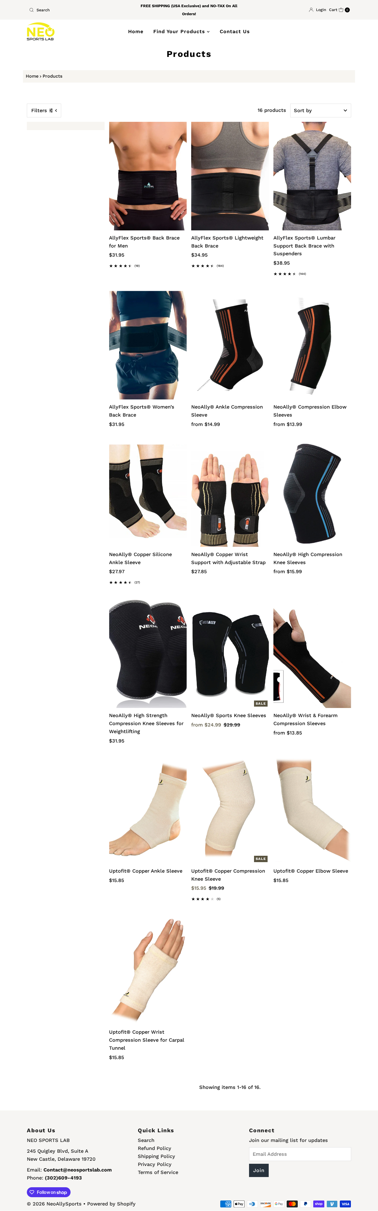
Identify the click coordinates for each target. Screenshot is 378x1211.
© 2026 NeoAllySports (54, 1204)
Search (146, 1140)
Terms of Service (158, 1172)
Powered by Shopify (111, 1204)
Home (135, 31)
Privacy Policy (155, 1164)
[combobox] (79, 9)
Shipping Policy (156, 1156)
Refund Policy (154, 1148)
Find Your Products (180, 31)
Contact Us (235, 31)
